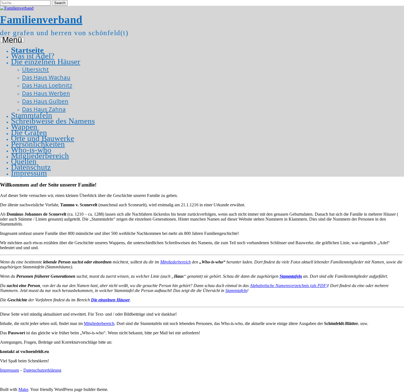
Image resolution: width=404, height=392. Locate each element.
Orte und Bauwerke (42, 138)
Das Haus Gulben (45, 101)
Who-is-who (31, 149)
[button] (60, 3)
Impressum (29, 172)
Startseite (27, 50)
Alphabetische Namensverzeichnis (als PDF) (289, 285)
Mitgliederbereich (40, 155)
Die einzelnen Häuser (45, 61)
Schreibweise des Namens (53, 120)
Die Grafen (29, 132)
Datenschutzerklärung (42, 370)
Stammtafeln (31, 115)
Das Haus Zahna (44, 109)
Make (23, 389)
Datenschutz (31, 167)
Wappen (24, 126)
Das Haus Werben (46, 93)
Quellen (24, 161)
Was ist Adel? (32, 55)
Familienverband (41, 19)
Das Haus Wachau (46, 77)
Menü (12, 40)
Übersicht (35, 69)
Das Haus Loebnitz (47, 85)
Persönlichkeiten (38, 144)
